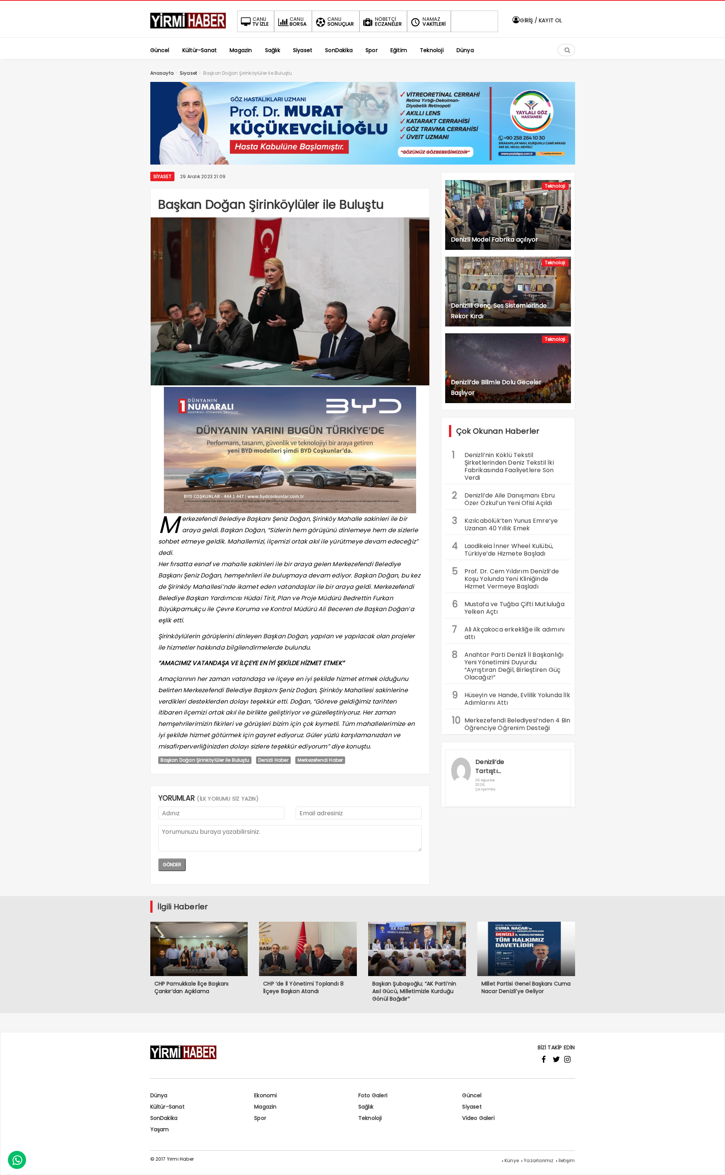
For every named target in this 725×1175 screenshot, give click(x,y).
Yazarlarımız (538, 1160)
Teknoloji (555, 186)
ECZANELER (388, 21)
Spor (260, 1118)
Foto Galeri (372, 1095)
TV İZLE (261, 21)
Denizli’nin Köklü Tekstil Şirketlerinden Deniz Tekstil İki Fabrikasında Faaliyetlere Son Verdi (503, 465)
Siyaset (162, 176)
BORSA (298, 21)
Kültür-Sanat (167, 1106)
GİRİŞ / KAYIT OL (540, 20)
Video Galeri (478, 1118)
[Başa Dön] (711, 1161)
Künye (511, 1160)
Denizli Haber (273, 760)
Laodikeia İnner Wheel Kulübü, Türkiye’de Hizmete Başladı (503, 549)
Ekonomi (265, 1095)
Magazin (265, 1106)
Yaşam (159, 1129)
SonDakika (164, 1118)
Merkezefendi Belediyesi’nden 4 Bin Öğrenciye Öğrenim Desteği (511, 723)
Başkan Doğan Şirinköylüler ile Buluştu (205, 760)
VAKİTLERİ (434, 21)
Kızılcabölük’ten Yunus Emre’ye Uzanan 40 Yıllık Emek (505, 523)
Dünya (159, 1095)
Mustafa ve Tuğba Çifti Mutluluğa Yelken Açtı (508, 607)
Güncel (471, 1095)
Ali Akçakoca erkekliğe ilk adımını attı (508, 632)
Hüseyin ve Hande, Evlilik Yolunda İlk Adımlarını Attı (511, 698)
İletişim (566, 1160)
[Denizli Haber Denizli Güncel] (188, 28)
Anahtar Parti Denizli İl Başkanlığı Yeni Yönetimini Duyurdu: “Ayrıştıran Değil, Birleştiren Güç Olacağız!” (508, 665)
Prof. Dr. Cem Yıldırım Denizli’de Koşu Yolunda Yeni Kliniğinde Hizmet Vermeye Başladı (505, 578)
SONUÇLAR (340, 21)
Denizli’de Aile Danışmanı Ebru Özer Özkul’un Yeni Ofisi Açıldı (503, 498)
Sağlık (365, 1106)
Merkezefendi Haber (320, 760)
